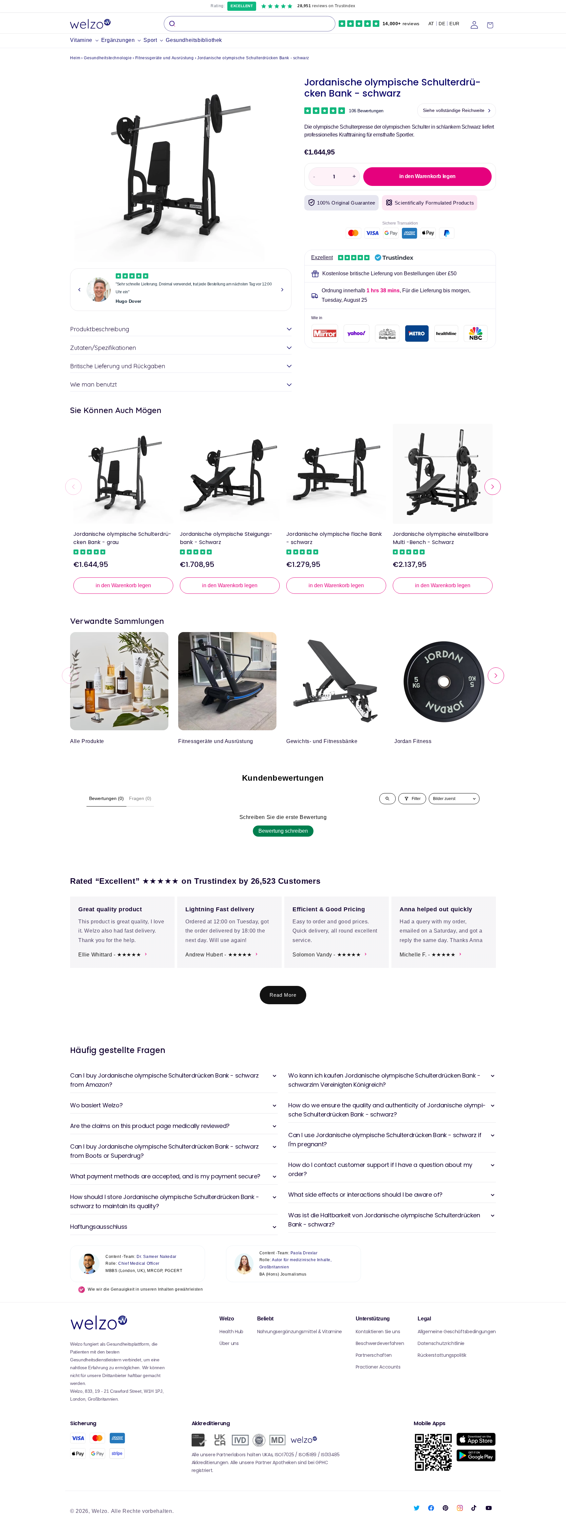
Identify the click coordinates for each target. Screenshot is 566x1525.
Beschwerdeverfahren (380, 1343)
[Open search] (387, 798)
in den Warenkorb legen (123, 585)
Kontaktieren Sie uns (378, 1331)
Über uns (229, 1343)
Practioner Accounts (378, 1367)
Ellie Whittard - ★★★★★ (109, 954)
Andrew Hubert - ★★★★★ (218, 954)
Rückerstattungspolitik (442, 1355)
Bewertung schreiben (283, 831)
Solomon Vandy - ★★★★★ (326, 954)
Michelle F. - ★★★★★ (427, 954)
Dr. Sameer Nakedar (157, 1256)
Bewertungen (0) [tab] (106, 798)
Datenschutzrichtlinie (441, 1343)
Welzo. (100, 1511)
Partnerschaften (374, 1355)
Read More (283, 995)
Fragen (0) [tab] (140, 798)
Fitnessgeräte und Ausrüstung (164, 58)
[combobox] (249, 23)
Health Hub (231, 1331)
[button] (85, 40)
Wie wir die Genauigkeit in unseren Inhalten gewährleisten (145, 1289)
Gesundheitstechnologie (108, 58)
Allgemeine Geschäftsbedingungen (457, 1331)
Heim (75, 58)
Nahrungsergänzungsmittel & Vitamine (299, 1331)
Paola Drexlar (304, 1253)
